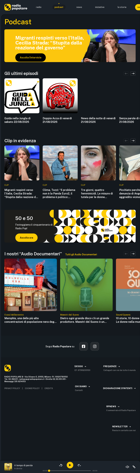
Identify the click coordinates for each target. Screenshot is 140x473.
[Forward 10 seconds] (79, 465)
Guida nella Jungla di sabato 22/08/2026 (17, 120)
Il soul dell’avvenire (14, 314)
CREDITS (48, 388)
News (79, 7)
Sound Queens (123, 314)
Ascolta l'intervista (30, 57)
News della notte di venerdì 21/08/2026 (98, 120)
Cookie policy (32, 388)
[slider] (49, 471)
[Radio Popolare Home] (15, 7)
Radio (38, 7)
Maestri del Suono (69, 314)
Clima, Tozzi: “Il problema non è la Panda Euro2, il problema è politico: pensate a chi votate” (59, 193)
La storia (122, 7)
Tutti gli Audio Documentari (81, 254)
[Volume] (127, 466)
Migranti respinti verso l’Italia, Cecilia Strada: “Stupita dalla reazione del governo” (21, 193)
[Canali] (134, 466)
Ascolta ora (26, 237)
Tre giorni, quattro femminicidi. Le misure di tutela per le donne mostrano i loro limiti (97, 193)
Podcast (59, 7)
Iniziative (99, 7)
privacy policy (12, 388)
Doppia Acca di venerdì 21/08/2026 (57, 120)
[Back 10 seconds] (60, 465)
